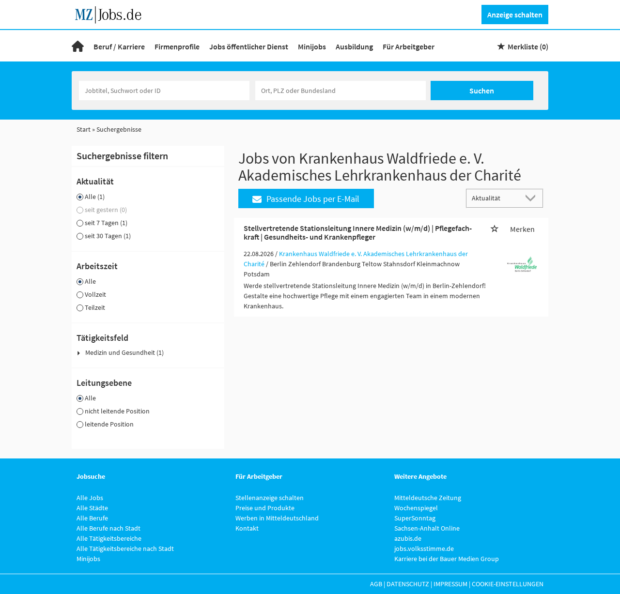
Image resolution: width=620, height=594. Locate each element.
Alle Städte (92, 507)
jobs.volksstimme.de (424, 548)
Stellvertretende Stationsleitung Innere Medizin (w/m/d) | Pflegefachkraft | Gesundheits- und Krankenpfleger (358, 232)
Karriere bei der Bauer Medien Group (446, 558)
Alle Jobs (90, 497)
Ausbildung (354, 46)
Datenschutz (408, 583)
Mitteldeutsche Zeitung (427, 497)
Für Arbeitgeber (408, 46)
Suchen (481, 90)
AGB (376, 583)
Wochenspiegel (416, 507)
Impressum (450, 583)
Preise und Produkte (264, 507)
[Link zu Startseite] (112, 13)
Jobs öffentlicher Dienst (248, 46)
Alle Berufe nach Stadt (108, 528)
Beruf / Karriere (119, 46)
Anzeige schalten (514, 14)
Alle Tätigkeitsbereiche (109, 538)
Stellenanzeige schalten (269, 497)
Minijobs (312, 46)
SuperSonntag (414, 518)
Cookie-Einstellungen (507, 583)
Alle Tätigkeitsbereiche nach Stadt (125, 548)
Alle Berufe (92, 518)
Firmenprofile (177, 46)
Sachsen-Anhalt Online (427, 528)
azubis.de (407, 538)
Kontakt (247, 528)
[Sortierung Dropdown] (532, 198)
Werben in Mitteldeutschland (277, 518)
